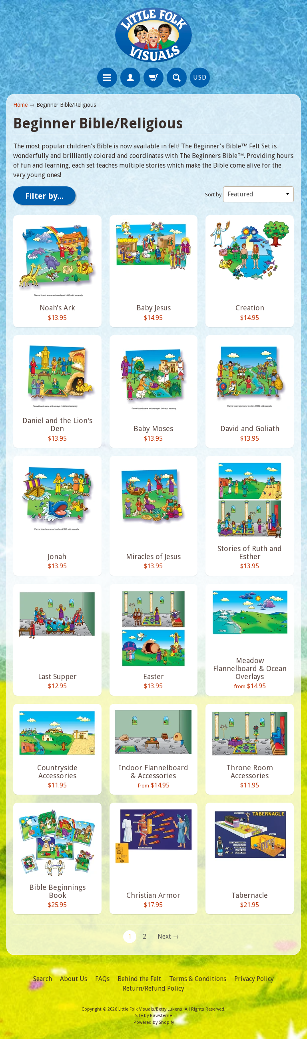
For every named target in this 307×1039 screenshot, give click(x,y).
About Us (73, 979)
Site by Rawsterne (153, 1015)
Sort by (213, 195)
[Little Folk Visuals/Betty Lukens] (153, 35)
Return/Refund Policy (153, 988)
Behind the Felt (139, 979)
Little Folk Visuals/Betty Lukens (150, 1009)
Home (20, 105)
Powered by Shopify (154, 1022)
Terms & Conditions (197, 979)
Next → (168, 936)
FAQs (102, 979)
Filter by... (44, 196)
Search (42, 979)
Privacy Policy (254, 979)
